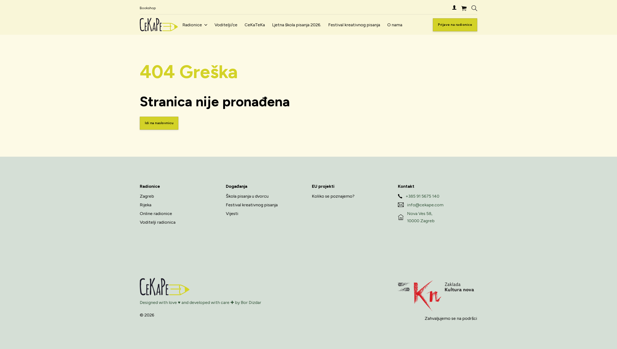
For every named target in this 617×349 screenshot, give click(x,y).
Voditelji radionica (157, 222)
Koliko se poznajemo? (333, 196)
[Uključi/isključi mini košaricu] (464, 8)
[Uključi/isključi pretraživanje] (474, 8)
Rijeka (145, 205)
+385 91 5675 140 (422, 196)
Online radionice (156, 213)
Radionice (192, 24)
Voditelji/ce (226, 24)
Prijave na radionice (455, 25)
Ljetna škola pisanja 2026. (296, 24)
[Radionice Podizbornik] (205, 25)
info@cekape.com (425, 205)
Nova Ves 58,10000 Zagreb (421, 217)
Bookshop (148, 8)
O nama (394, 24)
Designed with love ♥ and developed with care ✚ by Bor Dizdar (200, 302)
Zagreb (147, 196)
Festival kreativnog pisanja (354, 24)
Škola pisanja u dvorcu (247, 196)
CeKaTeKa (255, 24)
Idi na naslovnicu (159, 123)
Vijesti (232, 213)
